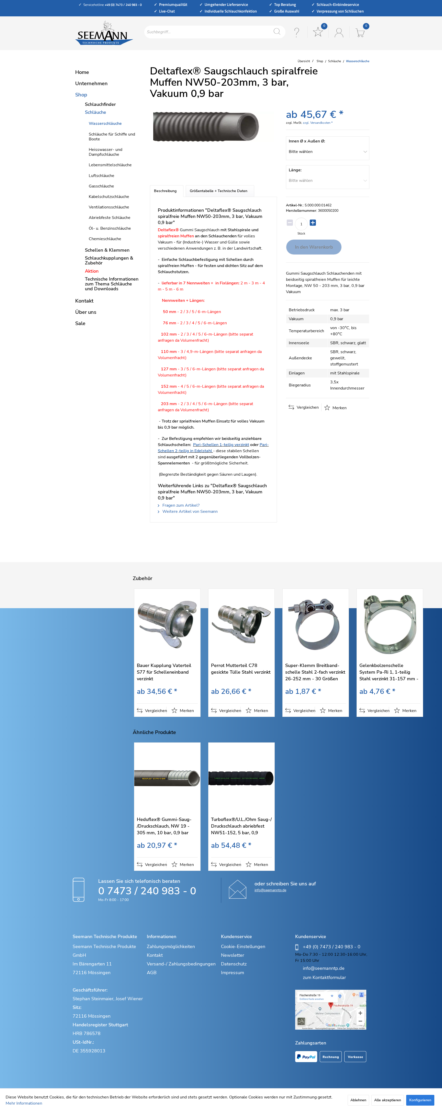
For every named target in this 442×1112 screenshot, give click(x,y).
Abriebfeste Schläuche (109, 217)
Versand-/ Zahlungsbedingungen (181, 964)
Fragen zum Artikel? (180, 505)
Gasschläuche (101, 186)
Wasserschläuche (105, 123)
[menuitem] (214, 32)
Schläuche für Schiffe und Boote (112, 136)
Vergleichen (307, 407)
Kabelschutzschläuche (109, 196)
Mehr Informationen (24, 1103)
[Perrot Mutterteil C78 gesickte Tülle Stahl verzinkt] (241, 624)
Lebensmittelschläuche (110, 165)
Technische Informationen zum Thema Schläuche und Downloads (111, 284)
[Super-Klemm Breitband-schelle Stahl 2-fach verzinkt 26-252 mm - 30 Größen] (316, 624)
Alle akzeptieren (387, 1100)
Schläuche (95, 112)
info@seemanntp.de (270, 890)
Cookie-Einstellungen (243, 946)
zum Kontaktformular (324, 977)
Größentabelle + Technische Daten (218, 190)
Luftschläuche (101, 176)
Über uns (85, 312)
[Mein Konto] (338, 32)
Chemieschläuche (105, 239)
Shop (81, 94)
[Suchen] (277, 32)
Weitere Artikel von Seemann (189, 511)
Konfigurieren (420, 1100)
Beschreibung (165, 190)
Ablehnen (358, 1100)
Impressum (232, 973)
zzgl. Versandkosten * (318, 123)
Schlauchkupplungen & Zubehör (109, 260)
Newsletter (232, 955)
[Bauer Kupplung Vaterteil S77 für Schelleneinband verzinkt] (167, 624)
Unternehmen (91, 83)
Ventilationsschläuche (109, 207)
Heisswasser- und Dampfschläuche (105, 152)
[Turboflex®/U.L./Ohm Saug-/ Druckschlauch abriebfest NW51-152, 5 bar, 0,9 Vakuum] (241, 778)
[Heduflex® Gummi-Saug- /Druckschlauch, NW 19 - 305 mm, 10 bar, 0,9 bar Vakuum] (167, 778)
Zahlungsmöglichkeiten (171, 946)
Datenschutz (234, 964)
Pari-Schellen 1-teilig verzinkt (221, 445)
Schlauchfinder (100, 104)
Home (82, 72)
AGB (152, 973)
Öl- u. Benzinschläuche (110, 228)
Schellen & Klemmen (107, 250)
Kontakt (84, 300)
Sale (80, 323)
